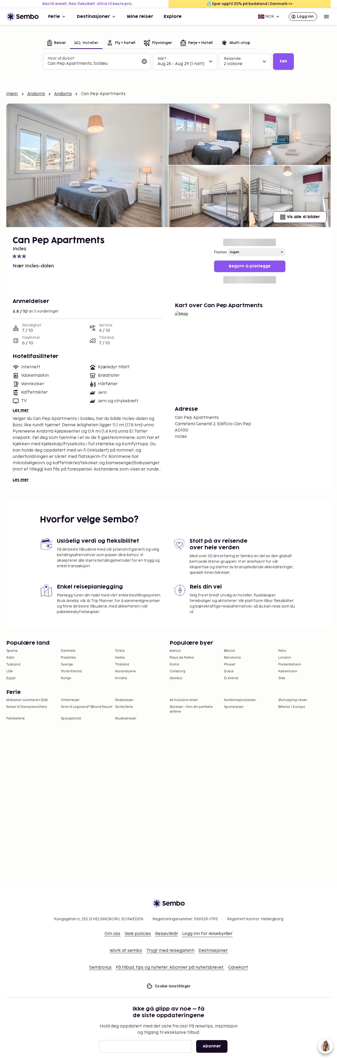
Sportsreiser (234, 707)
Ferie (54, 16)
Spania (11, 651)
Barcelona (232, 658)
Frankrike (68, 658)
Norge (66, 678)
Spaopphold (71, 719)
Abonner (212, 1046)
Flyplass (220, 252)
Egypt (11, 678)
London (284, 658)
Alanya (175, 651)
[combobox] (93, 63)
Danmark (68, 651)
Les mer (21, 410)
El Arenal (231, 678)
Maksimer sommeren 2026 (27, 700)
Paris (282, 651)
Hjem (12, 93)
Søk (283, 61)
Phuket (229, 665)
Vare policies (138, 933)
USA (9, 671)
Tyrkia (120, 651)
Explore (173, 16)
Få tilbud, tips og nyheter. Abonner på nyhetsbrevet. (170, 967)
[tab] (56, 43)
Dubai (229, 671)
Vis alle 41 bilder (303, 217)
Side (281, 678)
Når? (161, 58)
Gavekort (238, 967)
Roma (174, 665)
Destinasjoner (93, 16)
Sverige (67, 665)
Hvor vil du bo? (61, 58)
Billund (229, 651)
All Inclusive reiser (184, 700)
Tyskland (13, 665)
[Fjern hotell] (144, 61)
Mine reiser (140, 16)
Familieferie (15, 719)
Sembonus (100, 967)
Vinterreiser (70, 700)
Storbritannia (71, 671)
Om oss (112, 933)
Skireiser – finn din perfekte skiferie (191, 709)
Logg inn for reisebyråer (207, 933)
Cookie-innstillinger (173, 986)
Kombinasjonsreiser (240, 700)
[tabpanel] (168, 61)
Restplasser (124, 700)
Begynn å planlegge (250, 266)
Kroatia (121, 678)
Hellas (120, 658)
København (287, 671)
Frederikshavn (289, 665)
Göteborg (177, 671)
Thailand (122, 665)
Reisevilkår (166, 933)
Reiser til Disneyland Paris (26, 707)
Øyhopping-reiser (292, 700)
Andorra (36, 93)
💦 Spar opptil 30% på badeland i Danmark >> (250, 4)
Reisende (232, 58)
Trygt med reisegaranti (170, 950)
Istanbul (176, 678)
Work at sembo (126, 950)
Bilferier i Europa (291, 707)
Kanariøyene (125, 671)
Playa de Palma (182, 658)
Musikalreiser (125, 719)
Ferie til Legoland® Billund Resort (86, 707)
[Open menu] (326, 16)
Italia (10, 658)
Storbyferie (124, 707)
